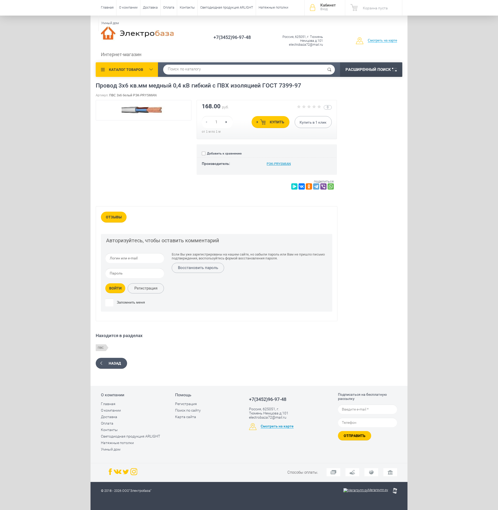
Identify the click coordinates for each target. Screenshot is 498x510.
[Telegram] (316, 186)
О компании (128, 7)
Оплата (168, 7)
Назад (115, 363)
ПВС (101, 347)
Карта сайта (185, 417)
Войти (115, 288)
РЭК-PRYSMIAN (279, 164)
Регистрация (145, 288)
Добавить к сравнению (224, 153)
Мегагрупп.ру (378, 490)
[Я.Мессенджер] (294, 186)
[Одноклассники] (309, 186)
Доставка (150, 7)
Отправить (354, 436)
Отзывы (114, 217)
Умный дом (110, 23)
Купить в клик (313, 122)
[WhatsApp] (331, 186)
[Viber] (323, 186)
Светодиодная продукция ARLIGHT (226, 7)
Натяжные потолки (273, 7)
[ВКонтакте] (302, 186)
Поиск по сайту (188, 410)
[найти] (329, 70)
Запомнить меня (130, 302)
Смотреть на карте (382, 40)
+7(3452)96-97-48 (232, 37)
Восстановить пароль (198, 267)
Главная (107, 7)
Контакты (187, 7)
